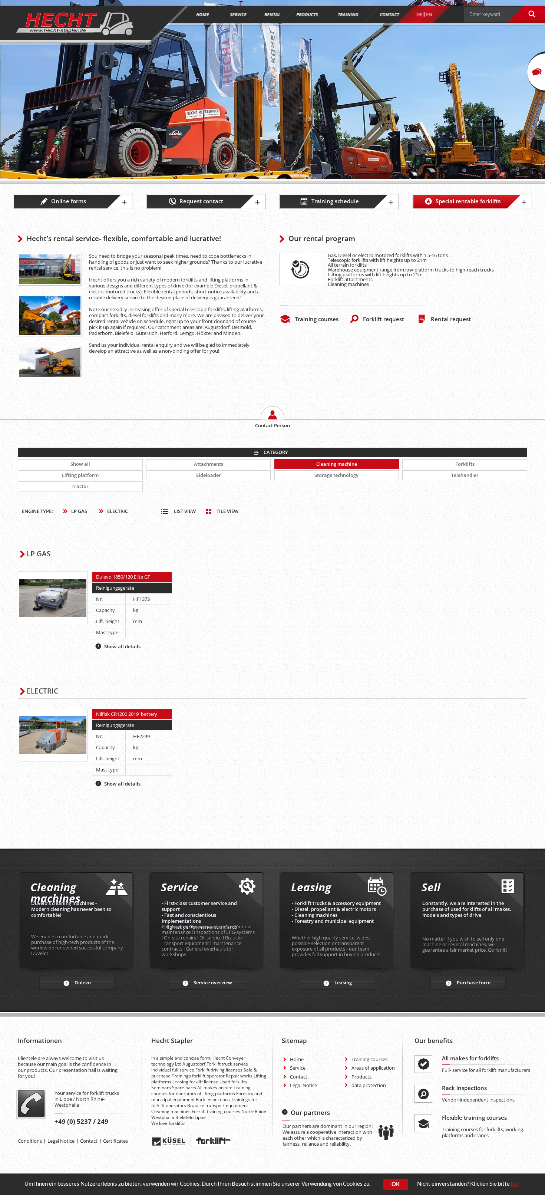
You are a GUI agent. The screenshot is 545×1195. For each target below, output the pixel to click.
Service (297, 1068)
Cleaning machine (336, 464)
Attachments (208, 464)
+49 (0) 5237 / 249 (81, 1121)
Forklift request (383, 319)
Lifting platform (80, 475)
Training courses (316, 319)
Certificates (115, 1141)
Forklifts (465, 464)
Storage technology (336, 475)
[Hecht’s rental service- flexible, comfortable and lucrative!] (49, 269)
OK (396, 1184)
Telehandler (465, 475)
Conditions (30, 1141)
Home (297, 1059)
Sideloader (208, 475)
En (429, 14)
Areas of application (373, 1068)
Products (361, 1077)
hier (516, 1184)
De (419, 14)
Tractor (80, 486)
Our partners (310, 1112)
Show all (80, 464)
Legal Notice (61, 1141)
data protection (368, 1085)
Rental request (451, 319)
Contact (89, 1141)
